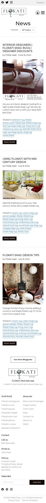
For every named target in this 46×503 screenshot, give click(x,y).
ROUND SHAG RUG (32, 129)
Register (41, 2)
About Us (27, 420)
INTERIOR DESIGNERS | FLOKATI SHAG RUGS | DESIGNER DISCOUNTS (17, 48)
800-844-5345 (8, 443)
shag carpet (17, 132)
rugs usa (7, 132)
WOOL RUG (23, 231)
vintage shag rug (11, 228)
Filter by (14, 30)
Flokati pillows (8, 420)
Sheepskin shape (9, 413)
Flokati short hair (9, 416)
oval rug (22, 333)
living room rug (32, 126)
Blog (25, 413)
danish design (9, 216)
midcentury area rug (12, 129)
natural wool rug (10, 225)
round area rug (26, 225)
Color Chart (28, 409)
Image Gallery (29, 405)
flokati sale (20, 123)
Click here (6, 452)
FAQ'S (26, 424)
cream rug (17, 213)
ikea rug (6, 126)
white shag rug (10, 231)
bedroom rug (18, 120)
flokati (28, 120)
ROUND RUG (9, 336)
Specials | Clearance (10, 428)
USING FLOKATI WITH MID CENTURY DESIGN (20, 160)
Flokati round (7, 405)
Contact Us (28, 416)
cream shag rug (30, 213)
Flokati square (8, 409)
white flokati (8, 135)
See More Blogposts (23, 359)
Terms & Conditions (30, 500)
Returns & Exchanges (33, 401)
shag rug (27, 132)
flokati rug (28, 216)
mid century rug (10, 222)
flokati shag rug (33, 123)
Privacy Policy (14, 500)
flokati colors (8, 123)
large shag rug (18, 126)
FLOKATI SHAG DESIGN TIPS (21, 255)
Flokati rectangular (10, 401)
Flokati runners (8, 424)
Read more (9, 142)
